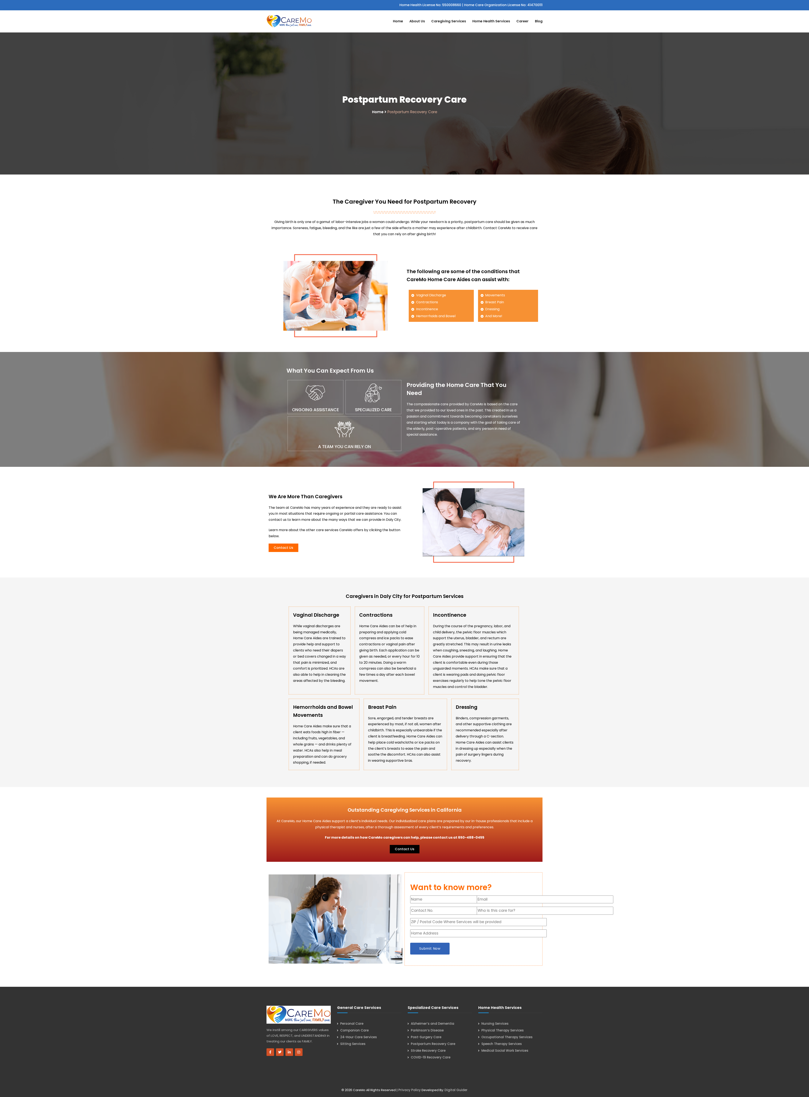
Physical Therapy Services (502, 1030)
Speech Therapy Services (501, 1044)
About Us (417, 21)
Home (398, 21)
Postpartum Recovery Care (433, 1044)
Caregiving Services (448, 21)
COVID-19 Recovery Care (430, 1057)
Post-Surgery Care (426, 1037)
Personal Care (351, 1023)
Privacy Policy (409, 1090)
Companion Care (354, 1030)
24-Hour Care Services (358, 1037)
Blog (538, 21)
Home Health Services (491, 21)
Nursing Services (495, 1023)
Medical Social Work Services (504, 1050)
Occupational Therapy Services (507, 1037)
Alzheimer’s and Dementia (432, 1023)
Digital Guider (456, 1090)
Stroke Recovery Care (428, 1050)
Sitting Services (353, 1044)
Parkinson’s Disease (427, 1030)
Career (522, 21)
